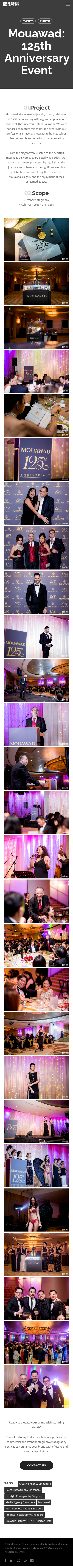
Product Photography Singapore (24, 1514)
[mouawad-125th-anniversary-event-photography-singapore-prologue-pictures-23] (36, 1210)
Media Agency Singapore (20, 1502)
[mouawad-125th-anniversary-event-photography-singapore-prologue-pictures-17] (36, 945)
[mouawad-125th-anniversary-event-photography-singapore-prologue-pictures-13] (36, 768)
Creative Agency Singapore (35, 1483)
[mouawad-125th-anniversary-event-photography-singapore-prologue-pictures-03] (36, 327)
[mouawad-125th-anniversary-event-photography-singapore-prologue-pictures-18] (36, 989)
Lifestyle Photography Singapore (25, 1496)
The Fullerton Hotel (40, 1521)
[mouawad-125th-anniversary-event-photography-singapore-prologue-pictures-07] (36, 503)
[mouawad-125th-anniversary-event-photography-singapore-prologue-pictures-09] (36, 592)
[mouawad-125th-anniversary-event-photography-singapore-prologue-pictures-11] (36, 680)
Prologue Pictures (16, 1521)
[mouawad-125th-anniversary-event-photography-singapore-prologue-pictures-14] (36, 812)
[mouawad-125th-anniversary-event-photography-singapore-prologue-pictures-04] (36, 371)
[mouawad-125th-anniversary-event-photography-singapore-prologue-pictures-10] (36, 636)
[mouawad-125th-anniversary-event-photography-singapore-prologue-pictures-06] (36, 459)
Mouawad (44, 1502)
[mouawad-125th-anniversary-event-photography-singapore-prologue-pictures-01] (36, 239)
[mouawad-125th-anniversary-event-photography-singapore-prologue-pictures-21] (36, 1121)
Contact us (12, 1437)
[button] (68, 4)
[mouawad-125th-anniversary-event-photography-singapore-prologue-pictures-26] (36, 1342)
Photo (45, 21)
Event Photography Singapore (23, 1490)
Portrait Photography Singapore (24, 1508)
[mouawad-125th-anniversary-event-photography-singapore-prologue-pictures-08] (36, 548)
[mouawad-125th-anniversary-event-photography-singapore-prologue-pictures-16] (36, 901)
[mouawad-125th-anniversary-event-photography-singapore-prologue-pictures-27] (36, 1386)
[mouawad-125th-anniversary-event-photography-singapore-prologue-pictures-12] (36, 724)
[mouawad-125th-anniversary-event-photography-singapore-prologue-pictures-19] (36, 1033)
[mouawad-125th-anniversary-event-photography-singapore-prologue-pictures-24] (36, 1254)
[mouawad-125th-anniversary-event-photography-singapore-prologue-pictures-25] (36, 1298)
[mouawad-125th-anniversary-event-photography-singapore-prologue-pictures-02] (36, 283)
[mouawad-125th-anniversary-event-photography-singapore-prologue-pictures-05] (36, 415)
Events (28, 21)
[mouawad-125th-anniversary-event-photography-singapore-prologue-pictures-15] (36, 856)
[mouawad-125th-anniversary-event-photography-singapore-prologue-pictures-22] (36, 1165)
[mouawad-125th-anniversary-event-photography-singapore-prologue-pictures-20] (36, 1077)
